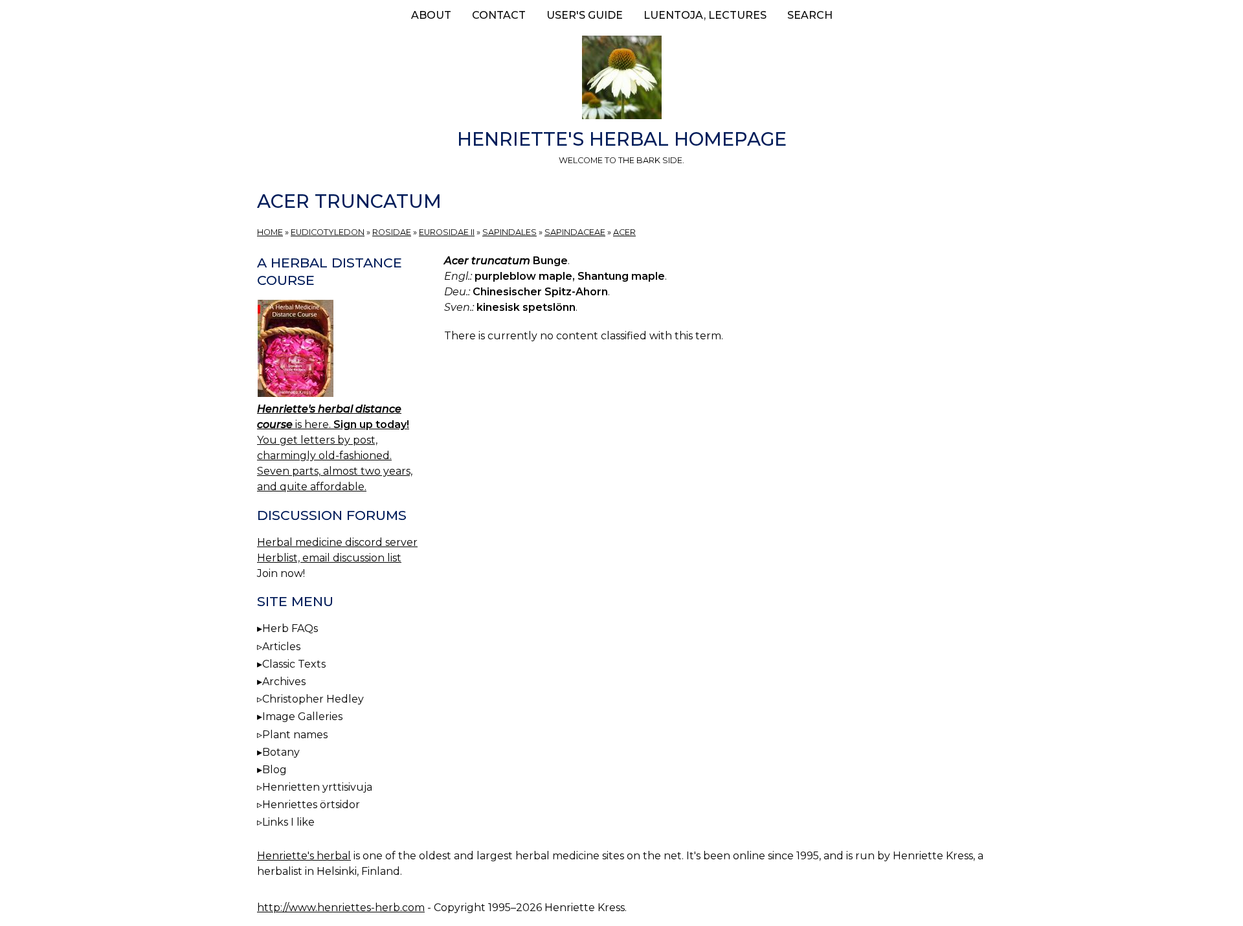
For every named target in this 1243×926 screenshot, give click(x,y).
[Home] (621, 80)
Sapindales (509, 232)
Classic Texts (294, 664)
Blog (274, 769)
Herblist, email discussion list (329, 558)
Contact (499, 15)
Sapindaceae (574, 232)
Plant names (295, 734)
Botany (281, 752)
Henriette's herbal (304, 856)
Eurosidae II (447, 232)
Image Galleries (302, 716)
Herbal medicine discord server (337, 542)
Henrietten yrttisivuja (317, 787)
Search (810, 15)
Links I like (288, 822)
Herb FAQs (290, 628)
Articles (281, 646)
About (431, 15)
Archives (284, 681)
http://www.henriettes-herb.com (341, 907)
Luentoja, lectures (705, 15)
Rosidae (391, 232)
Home (270, 232)
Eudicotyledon (327, 232)
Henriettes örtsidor (311, 804)
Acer (624, 232)
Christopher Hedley (313, 699)
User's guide (584, 15)
